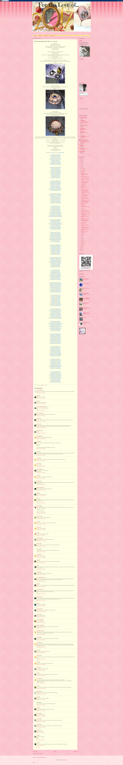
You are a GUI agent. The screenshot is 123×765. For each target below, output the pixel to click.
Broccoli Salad (82, 126)
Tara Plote (53, 379)
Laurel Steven (53, 297)
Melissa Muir (58, 308)
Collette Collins (58, 212)
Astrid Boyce (52, 177)
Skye (37, 603)
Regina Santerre (53, 355)
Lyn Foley (58, 186)
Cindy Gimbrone (57, 200)
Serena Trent (58, 224)
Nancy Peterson (58, 341)
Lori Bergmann (58, 263)
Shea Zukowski (58, 274)
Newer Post (35, 751)
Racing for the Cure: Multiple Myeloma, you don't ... (85, 182)
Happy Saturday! (83, 185)
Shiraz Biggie (53, 368)
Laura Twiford (58, 278)
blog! (58, 48)
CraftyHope (38, 481)
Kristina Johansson (53, 291)
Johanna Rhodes (58, 219)
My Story (46, 35)
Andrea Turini (53, 169)
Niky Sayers (59, 343)
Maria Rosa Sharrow (52, 323)
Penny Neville (54, 351)
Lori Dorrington (58, 302)
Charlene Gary (53, 201)
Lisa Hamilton (59, 303)
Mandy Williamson (58, 289)
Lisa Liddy (58, 260)
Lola (37, 685)
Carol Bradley (53, 196)
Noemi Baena (54, 347)
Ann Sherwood (53, 173)
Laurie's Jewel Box (39, 413)
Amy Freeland (52, 163)
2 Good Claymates (82, 135)
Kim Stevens (53, 288)
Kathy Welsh (58, 265)
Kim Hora (59, 261)
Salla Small (58, 364)
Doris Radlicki (52, 236)
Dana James (58, 211)
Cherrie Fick (58, 207)
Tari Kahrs (58, 358)
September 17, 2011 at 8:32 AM (41, 415)
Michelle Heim (58, 244)
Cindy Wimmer (53, 220)
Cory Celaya (58, 221)
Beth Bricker (53, 190)
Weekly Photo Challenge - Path (85, 218)
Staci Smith (53, 371)
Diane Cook (53, 233)
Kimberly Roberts (58, 276)
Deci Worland (53, 229)
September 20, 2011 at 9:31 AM (41, 659)
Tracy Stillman (58, 371)
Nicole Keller (58, 252)
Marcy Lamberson (53, 317)
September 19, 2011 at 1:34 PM (41, 627)
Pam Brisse (58, 301)
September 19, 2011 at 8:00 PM (41, 634)
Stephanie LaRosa (58, 374)
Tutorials (40, 35)
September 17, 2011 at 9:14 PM (41, 502)
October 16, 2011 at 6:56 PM (40, 745)
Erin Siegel (58, 175)
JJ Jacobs (53, 264)
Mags (37, 401)
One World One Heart (86, 283)
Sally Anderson (59, 195)
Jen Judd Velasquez (58, 234)
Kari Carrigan (53, 278)
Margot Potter (52, 318)
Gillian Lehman (59, 188)
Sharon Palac (52, 366)
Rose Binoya (59, 355)
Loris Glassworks (39, 589)
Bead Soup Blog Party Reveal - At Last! (85, 199)
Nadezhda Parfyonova (53, 340)
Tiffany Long (58, 288)
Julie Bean (58, 270)
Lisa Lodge (53, 305)
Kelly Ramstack (53, 287)
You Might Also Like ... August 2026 (84, 133)
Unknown (38, 458)
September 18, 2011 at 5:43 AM (41, 524)
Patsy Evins (58, 159)
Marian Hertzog (53, 324)
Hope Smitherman (58, 167)
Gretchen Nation (53, 247)
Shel (37, 565)
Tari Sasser (58, 378)
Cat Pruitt (52, 200)
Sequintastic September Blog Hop (86, 323)
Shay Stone (53, 367)
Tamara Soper (58, 329)
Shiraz (37, 475)
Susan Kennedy (58, 296)
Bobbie (38, 707)
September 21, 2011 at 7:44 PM (41, 699)
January (82, 244)
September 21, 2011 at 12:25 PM (41, 693)
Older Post (75, 751)
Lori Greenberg (59, 262)
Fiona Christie (53, 244)
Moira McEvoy (59, 335)
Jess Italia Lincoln (53, 262)
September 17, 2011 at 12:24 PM (41, 438)
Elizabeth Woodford (59, 213)
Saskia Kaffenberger (53, 365)
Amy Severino (58, 156)
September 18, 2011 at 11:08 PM (41, 605)
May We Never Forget (84, 210)
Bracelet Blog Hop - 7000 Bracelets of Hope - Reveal (86, 294)
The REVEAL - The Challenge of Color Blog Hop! (86, 313)
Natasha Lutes (54, 346)
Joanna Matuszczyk (58, 222)
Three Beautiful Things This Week (84, 175)
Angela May (52, 170)
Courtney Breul (52, 222)
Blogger (66, 759)
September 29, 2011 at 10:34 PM (41, 721)
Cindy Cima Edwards (59, 194)
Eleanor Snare (59, 164)
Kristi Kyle (53, 290)
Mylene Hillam (53, 339)
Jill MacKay (53, 263)
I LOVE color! (39, 678)
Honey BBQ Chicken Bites (83, 129)
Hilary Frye (58, 198)
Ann (37, 742)
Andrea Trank (53, 168)
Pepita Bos (52, 352)
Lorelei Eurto (59, 282)
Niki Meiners (59, 334)
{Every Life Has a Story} (83, 140)
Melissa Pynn (53, 333)
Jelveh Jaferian (52, 257)
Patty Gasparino (53, 350)
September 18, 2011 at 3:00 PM (41, 586)
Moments (80, 40)
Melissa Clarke (59, 317)
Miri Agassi (58, 327)
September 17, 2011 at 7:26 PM (41, 478)
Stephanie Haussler (53, 375)
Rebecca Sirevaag (58, 348)
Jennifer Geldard (53, 260)
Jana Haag (58, 246)
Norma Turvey (58, 209)
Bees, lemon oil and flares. (83, 117)
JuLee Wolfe (53, 270)
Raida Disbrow (53, 353)
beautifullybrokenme (40, 630)
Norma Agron (59, 336)
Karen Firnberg (53, 275)
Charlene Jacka (58, 169)
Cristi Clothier (52, 223)
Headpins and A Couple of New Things (85, 180)
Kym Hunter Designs (40, 487)
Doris (37, 735)
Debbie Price (58, 172)
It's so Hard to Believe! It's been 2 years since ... (85, 193)
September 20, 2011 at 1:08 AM (41, 639)
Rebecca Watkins (58, 353)
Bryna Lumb (58, 181)
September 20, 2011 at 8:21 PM (41, 670)
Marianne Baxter (58, 304)
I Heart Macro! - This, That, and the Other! (85, 212)
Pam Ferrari (58, 346)
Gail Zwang (52, 245)
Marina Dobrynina (52, 326)
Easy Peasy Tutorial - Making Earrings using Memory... (85, 191)
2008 (81, 249)
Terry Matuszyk (58, 379)
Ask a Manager (82, 120)
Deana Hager (58, 380)
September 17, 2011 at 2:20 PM (41, 466)
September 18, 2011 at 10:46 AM (41, 562)
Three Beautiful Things (83, 117)
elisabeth (38, 667)
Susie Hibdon (59, 313)
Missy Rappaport (53, 336)
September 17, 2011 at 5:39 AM (41, 410)
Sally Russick (54, 361)
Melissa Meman (59, 328)
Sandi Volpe (58, 351)
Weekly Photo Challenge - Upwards (84, 232)
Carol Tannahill (53, 198)
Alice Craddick (52, 155)
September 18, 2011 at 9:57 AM (41, 546)
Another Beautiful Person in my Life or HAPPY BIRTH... (85, 201)
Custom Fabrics (82, 145)
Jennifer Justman (58, 238)
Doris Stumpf (58, 201)
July (81, 235)
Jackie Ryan (53, 252)
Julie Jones (57, 240)
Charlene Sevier (59, 158)
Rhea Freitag (54, 358)
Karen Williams (52, 276)
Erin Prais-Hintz (59, 189)
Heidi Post (58, 247)
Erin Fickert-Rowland (53, 239)
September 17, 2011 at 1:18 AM (41, 398)
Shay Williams (59, 362)
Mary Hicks (53, 330)
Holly (37, 583)
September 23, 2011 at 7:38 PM (41, 710)
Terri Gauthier (53, 380)
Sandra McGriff (53, 362)
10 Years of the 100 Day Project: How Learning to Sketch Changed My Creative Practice (84, 141)
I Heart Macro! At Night (84, 197)
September (82, 173)
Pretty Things (38, 505)
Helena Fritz (58, 241)
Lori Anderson (52, 152)
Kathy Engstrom (53, 284)
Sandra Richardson (58, 155)
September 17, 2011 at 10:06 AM (41, 427)
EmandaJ (38, 441)
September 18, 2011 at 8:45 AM (41, 540)
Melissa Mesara (59, 324)
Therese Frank (58, 309)
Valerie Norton (59, 375)
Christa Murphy (53, 210)
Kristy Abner (59, 232)
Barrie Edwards (54, 186)
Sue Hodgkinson (59, 291)
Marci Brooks (60, 310)
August (82, 234)
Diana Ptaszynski (53, 232)
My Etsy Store (52, 35)
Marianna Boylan (53, 325)
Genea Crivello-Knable (58, 245)
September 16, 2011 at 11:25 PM (41, 392)
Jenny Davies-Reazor (58, 257)
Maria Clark (59, 283)
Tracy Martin (58, 372)
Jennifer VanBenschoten (53, 261)
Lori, (53, 143)
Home (35, 35)
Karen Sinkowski (58, 266)
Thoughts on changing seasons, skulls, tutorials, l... (85, 227)
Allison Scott (53, 157)
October (82, 171)
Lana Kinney (58, 290)
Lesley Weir (53, 299)
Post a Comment (38, 747)
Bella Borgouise (53, 188)
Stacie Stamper (53, 372)
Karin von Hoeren (53, 279)
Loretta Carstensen (58, 285)
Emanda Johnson (58, 170)
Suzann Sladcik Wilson (58, 318)
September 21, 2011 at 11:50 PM (41, 704)
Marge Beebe (58, 312)
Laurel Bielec (58, 286)
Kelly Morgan (58, 269)
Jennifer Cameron (53, 259)
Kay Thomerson (52, 285)
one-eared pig (38, 713)
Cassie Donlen (58, 193)
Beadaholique (39, 691)
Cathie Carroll (58, 185)
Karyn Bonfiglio (58, 275)
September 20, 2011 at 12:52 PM (41, 664)
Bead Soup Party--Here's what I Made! (86, 308)
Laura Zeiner (53, 296)
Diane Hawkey (52, 234)
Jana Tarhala (59, 187)
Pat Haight (53, 349)
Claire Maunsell (53, 207)
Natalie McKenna (58, 342)
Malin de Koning (53, 313)
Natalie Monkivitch (53, 343)
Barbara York (58, 154)
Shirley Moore (59, 314)
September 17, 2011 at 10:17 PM (41, 513)
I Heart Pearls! (83, 208)
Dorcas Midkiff (54, 235)
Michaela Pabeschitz (59, 326)
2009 (81, 247)
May (81, 238)
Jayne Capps (58, 168)
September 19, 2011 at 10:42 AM (41, 611)
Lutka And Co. (39, 516)
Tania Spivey (54, 378)
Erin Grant (53, 240)
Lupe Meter (53, 311)
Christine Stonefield (52, 216)
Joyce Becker (53, 265)
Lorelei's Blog (82, 148)
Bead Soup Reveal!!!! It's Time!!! (86, 303)
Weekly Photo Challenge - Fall (85, 176)
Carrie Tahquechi (53, 199)
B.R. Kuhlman (53, 180)
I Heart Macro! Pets (83, 183)
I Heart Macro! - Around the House (84, 225)
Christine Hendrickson (53, 215)
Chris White (53, 209)
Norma (57, 311)
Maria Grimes (54, 321)
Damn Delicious (82, 128)
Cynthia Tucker (53, 225)
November (82, 170)
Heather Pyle (58, 190)
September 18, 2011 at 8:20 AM (41, 535)
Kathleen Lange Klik (53, 283)
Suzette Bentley (58, 367)
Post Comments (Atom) (40, 753)
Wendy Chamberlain (58, 352)
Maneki (38, 560)
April (82, 240)
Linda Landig (53, 302)
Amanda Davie (53, 159)
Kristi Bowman (59, 259)
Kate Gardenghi (59, 202)
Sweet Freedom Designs (53, 377)
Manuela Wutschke (61, 152)
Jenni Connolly (53, 258)
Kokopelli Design (82, 151)
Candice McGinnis (53, 195)
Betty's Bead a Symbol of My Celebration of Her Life (85, 220)
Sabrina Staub (59, 354)
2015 (81, 161)
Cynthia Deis (59, 214)
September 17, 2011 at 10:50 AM (41, 433)
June (81, 237)
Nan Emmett (53, 176)
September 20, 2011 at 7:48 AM (41, 647)
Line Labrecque (53, 304)
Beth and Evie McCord (53, 189)
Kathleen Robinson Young (58, 223)
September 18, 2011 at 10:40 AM (41, 557)
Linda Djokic (53, 300)
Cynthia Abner (58, 157)
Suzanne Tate (53, 376)
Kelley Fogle (53, 286)
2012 (81, 165)
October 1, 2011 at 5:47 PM (40, 732)
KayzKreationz (39, 596)
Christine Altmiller (58, 163)
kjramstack (38, 655)
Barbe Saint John (58, 174)
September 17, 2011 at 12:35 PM (41, 448)
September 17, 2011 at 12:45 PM (41, 455)
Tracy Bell (58, 361)
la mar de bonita (39, 469)
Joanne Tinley (58, 253)
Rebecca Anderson (53, 354)
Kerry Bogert (58, 233)
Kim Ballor (58, 160)
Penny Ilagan (58, 347)
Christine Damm (53, 214)
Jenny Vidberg (58, 208)
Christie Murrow (53, 211)
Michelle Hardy (53, 334)
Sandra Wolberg (53, 363)
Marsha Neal (54, 327)
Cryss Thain (53, 224)
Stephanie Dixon (53, 374)
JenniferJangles (39, 538)
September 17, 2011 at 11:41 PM (41, 518)
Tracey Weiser (58, 300)
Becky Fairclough (53, 187)
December (82, 168)
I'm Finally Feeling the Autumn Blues (85, 207)
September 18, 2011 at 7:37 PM (41, 600)
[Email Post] (45, 385)
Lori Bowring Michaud (53, 310)
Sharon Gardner (59, 365)
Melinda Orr (58, 322)
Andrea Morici (53, 167)
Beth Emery (53, 193)
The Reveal (84, 317)
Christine (38, 729)
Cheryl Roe (53, 208)
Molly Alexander (58, 197)
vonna (37, 696)
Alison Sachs (53, 156)
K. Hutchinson (53, 274)
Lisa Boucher (58, 298)
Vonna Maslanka (59, 350)
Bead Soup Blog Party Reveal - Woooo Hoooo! (86, 298)
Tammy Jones (60, 377)
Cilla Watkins (53, 219)
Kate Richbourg (53, 282)
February (82, 243)
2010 (81, 246)
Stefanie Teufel (53, 373)
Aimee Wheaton (53, 154)
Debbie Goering (59, 215)
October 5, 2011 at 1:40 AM (40, 739)
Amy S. (38, 650)
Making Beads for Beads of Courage (84, 203)
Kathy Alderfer (59, 210)
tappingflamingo (39, 430)
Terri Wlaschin (58, 376)
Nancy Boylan (53, 342)
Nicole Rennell (59, 339)
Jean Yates (53, 254)
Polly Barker (58, 277)
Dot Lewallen (53, 237)
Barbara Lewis (53, 185)
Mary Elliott (53, 329)
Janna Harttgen (53, 253)
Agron (59, 311)
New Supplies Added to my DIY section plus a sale (84, 137)
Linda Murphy (53, 303)
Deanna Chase (58, 180)
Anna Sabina (53, 175)
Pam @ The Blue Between (40, 577)
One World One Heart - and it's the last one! (86, 279)
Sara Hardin (58, 363)
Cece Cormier (58, 196)
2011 (81, 167)
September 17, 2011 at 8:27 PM (41, 495)
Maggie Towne (53, 312)
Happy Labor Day (83, 223)
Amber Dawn (53, 160)
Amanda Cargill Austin (53, 158)
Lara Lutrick (58, 229)
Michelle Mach (53, 335)
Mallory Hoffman (53, 314)
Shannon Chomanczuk (58, 366)
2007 (81, 250)
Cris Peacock (59, 199)
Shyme (38, 662)
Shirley (38, 451)
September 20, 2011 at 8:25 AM (41, 652)
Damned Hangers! (83, 205)
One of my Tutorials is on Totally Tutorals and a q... (85, 214)
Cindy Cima (38, 614)
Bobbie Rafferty (52, 194)
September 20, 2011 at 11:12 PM (41, 682)
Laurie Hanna (53, 298)
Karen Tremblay (58, 264)
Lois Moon (53, 308)
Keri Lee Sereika (59, 284)
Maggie (38, 395)
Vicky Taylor (58, 373)
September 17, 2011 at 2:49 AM (41, 403)
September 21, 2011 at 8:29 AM (41, 688)
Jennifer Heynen (58, 258)
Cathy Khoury (53, 197)
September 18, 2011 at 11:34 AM (41, 574)
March (82, 241)
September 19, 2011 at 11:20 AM (41, 616)
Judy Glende (52, 266)
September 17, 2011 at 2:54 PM (41, 472)
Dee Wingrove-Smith (59, 216)
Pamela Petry (53, 348)
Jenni (37, 498)
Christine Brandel (52, 213)
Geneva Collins (54, 246)
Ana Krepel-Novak (53, 164)
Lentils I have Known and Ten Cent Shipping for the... (85, 195)
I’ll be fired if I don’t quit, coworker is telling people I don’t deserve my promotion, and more (84, 122)
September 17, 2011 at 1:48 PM (41, 460)
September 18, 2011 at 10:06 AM (41, 551)
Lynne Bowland (58, 173)
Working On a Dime (83, 222)
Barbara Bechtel (53, 181)
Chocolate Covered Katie (83, 125)
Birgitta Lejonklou (58, 177)
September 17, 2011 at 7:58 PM (41, 484)
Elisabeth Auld (53, 238)
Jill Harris (58, 235)
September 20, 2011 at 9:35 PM (41, 675)
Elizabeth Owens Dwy (58, 171)
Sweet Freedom (39, 608)
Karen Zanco (53, 277)
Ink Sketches (82, 152)
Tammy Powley (58, 368)
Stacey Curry (59, 340)
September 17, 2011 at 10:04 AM (41, 421)
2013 (81, 164)
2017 (81, 158)
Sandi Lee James (59, 325)
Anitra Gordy (52, 171)
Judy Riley (53, 269)
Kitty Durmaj (58, 225)
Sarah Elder (54, 364)
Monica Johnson (58, 305)
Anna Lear (52, 174)
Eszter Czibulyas (53, 241)
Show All (89, 154)
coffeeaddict (38, 637)
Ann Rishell (53, 172)
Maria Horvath (54, 322)
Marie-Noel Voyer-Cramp (59, 323)
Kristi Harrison (53, 289)
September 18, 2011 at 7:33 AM (41, 529)
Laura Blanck (59, 279)
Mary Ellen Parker (53, 328)
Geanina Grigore (59, 239)
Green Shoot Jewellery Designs (41, 406)
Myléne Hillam (39, 642)
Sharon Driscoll (39, 436)
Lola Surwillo (53, 309)
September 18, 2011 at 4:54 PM (41, 593)
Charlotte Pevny (53, 202)
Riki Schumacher (58, 220)
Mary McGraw (58, 297)
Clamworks (38, 543)
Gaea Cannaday (58, 237)
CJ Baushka (53, 221)
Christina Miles (53, 212)
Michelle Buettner (58, 333)
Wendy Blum (58, 321)
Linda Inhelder (54, 301)
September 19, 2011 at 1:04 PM (41, 622)
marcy (37, 521)
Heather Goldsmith (58, 236)
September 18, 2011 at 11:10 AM (41, 569)
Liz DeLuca (58, 299)
